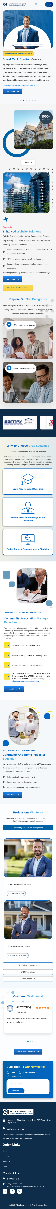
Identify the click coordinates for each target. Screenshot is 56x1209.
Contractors (16, 1077)
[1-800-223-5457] (4, 1178)
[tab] (28, 827)
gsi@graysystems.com (16, 1129)
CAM (13, 1072)
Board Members (30, 1072)
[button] (20, 100)
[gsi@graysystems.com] (4, 1128)
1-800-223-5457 (13, 1179)
